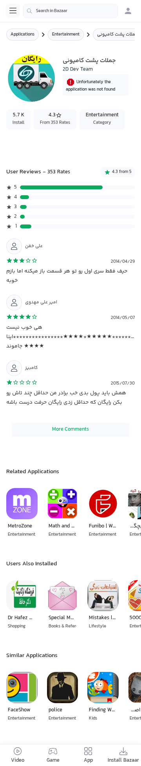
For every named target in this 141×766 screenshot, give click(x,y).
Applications (22, 34)
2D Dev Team (78, 69)
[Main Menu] (13, 11)
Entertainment (66, 34)
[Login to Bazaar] (128, 11)
